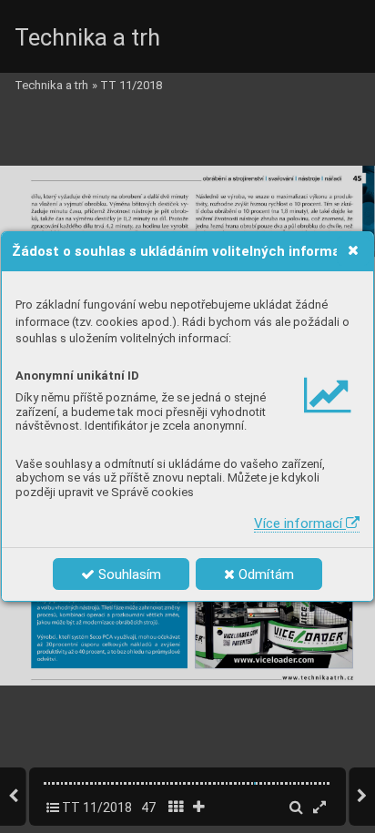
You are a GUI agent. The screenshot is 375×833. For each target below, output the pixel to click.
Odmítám (264, 574)
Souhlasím (128, 574)
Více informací (300, 523)
